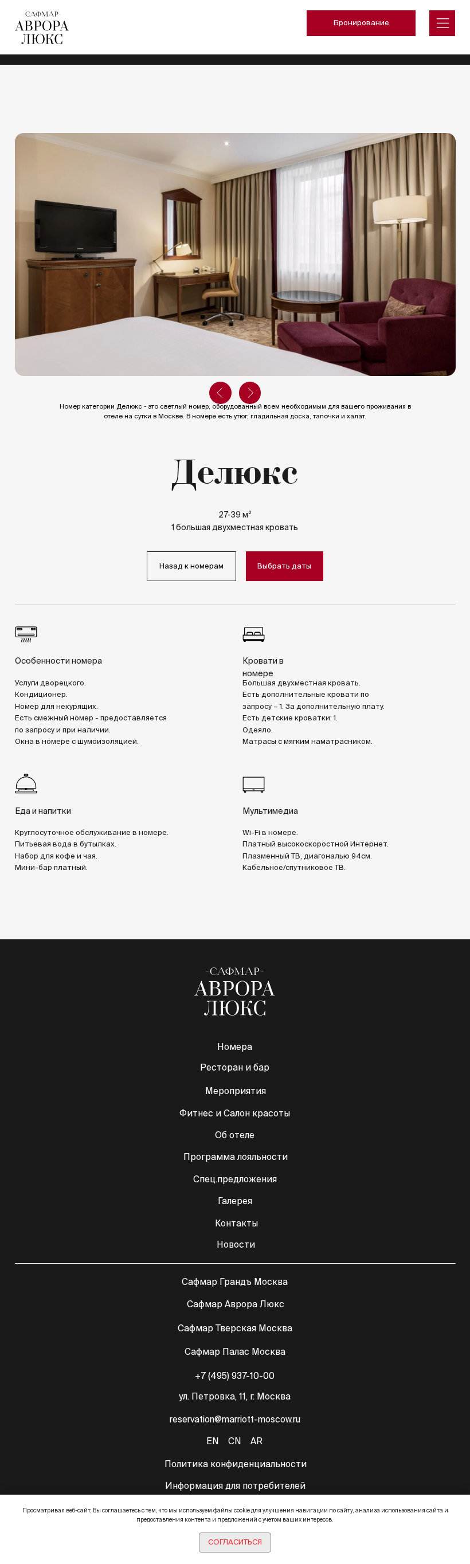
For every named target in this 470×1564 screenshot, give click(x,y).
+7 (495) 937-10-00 (235, 1376)
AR (256, 1441)
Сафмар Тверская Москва (235, 1328)
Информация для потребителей (235, 1486)
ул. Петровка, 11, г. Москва (235, 1396)
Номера (234, 1047)
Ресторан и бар (234, 1067)
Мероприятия (235, 1091)
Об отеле (234, 1135)
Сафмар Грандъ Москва (235, 1282)
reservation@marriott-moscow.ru (235, 1419)
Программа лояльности (235, 1157)
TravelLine (40, 59)
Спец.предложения (235, 1179)
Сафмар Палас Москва (235, 1352)
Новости (236, 1244)
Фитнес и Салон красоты (234, 1113)
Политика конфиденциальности (235, 1464)
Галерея (235, 1201)
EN (212, 1441)
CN (234, 1441)
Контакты (236, 1223)
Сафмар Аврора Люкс (235, 1304)
